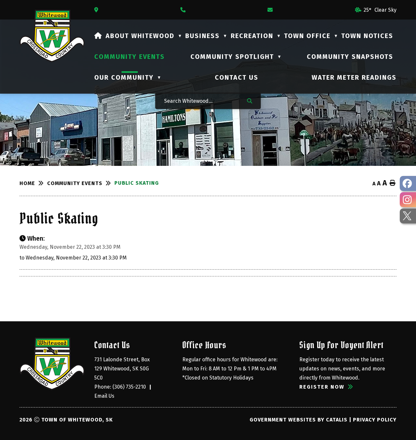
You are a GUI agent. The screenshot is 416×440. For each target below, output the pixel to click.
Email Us (104, 396)
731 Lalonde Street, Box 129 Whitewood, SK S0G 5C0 (122, 368)
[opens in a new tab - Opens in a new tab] (408, 183)
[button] (249, 100)
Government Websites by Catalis (298, 420)
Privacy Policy (374, 420)
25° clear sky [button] (380, 10)
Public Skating (136, 183)
